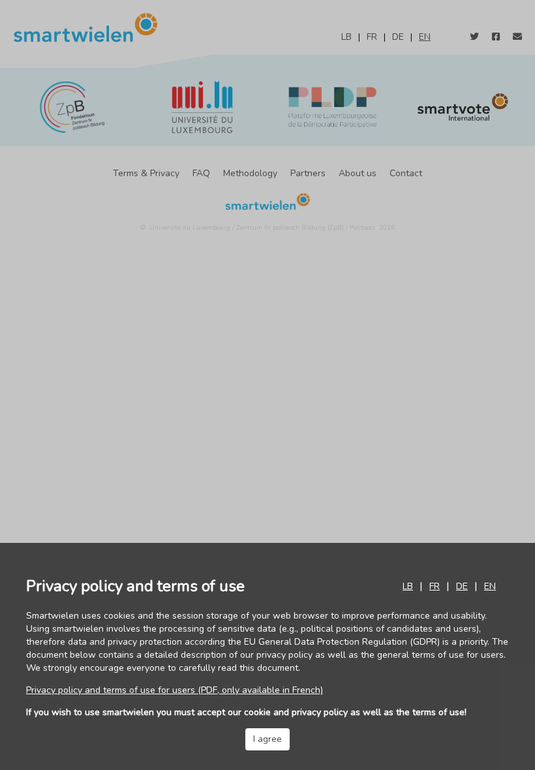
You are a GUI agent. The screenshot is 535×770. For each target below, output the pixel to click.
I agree (267, 739)
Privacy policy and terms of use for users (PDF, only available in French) (174, 690)
